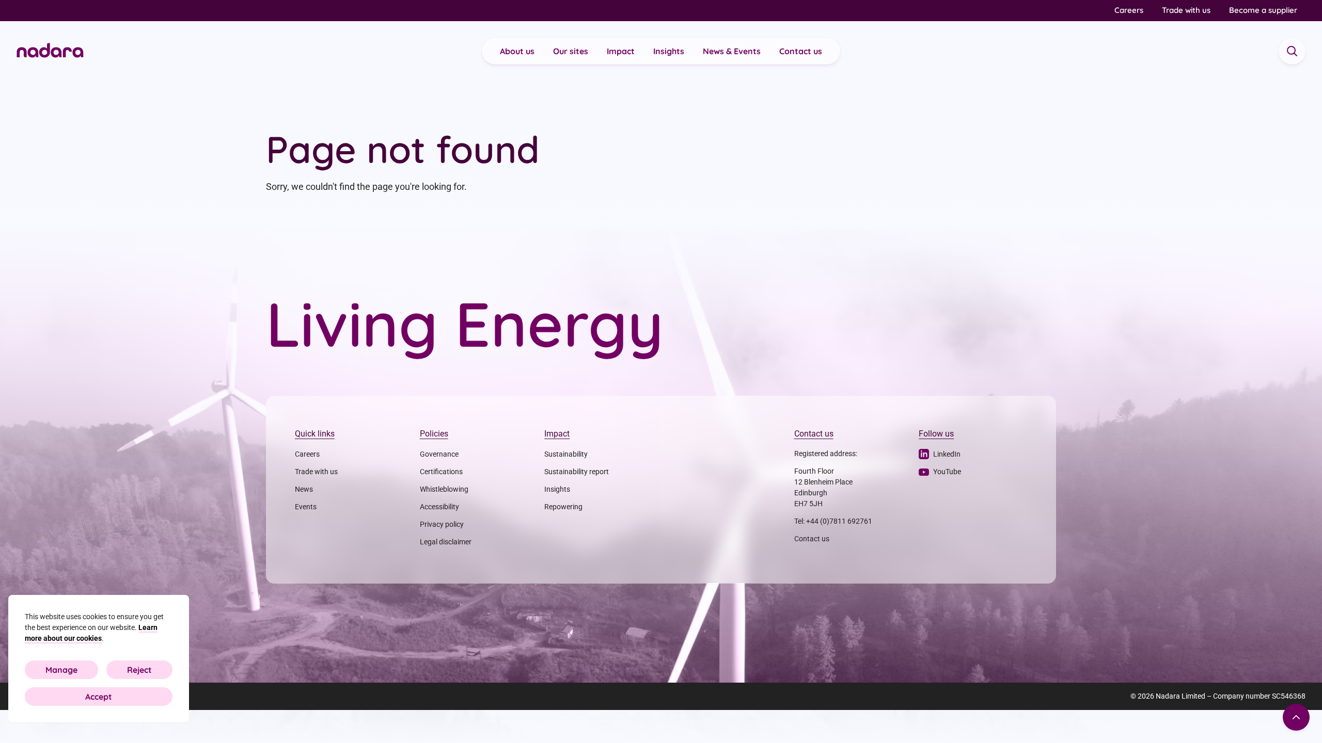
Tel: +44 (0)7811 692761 (833, 521)
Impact (621, 51)
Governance (439, 454)
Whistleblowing (444, 489)
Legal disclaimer (445, 542)
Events (306, 507)
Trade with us (1186, 10)
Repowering (563, 507)
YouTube (947, 471)
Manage (61, 670)
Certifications (441, 471)
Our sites (570, 51)
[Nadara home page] (50, 51)
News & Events (732, 51)
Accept (98, 696)
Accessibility (439, 507)
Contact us (800, 51)
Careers (1128, 10)
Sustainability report (576, 471)
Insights (668, 51)
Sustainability (566, 454)
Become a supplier (1263, 10)
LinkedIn (947, 454)
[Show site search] (1292, 51)
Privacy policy (442, 524)
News (304, 489)
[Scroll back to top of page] (1296, 717)
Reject (139, 670)
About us (517, 51)
